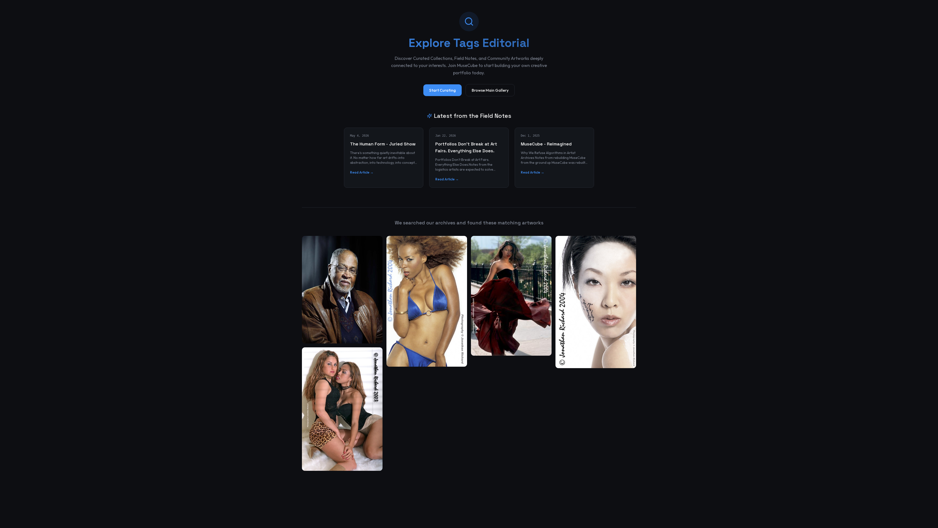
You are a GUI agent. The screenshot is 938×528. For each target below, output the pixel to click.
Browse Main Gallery (490, 90)
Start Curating (442, 90)
